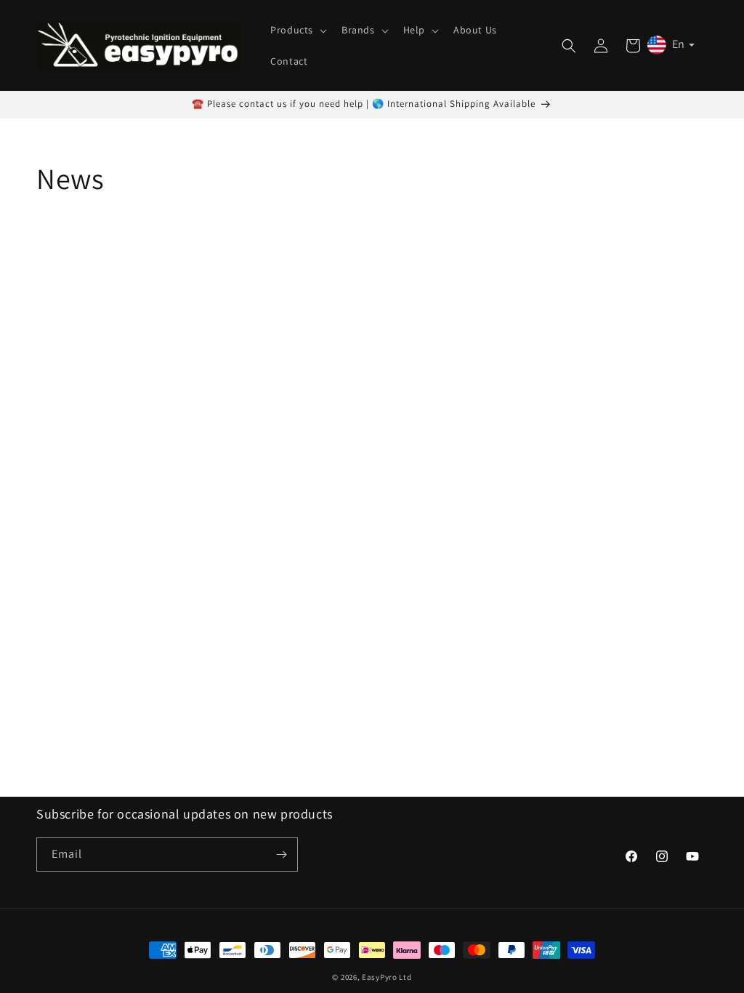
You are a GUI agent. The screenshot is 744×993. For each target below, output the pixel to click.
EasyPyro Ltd (386, 977)
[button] (297, 30)
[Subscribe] (281, 854)
